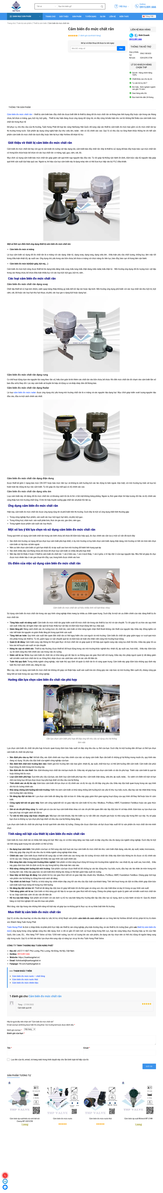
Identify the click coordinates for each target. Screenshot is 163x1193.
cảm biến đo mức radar (25, 392)
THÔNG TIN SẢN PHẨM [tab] (20, 107)
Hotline (143, 4)
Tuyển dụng (90, 16)
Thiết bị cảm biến (40, 23)
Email (86, 1048)
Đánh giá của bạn (14, 1030)
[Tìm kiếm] (102, 6)
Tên (9, 1048)
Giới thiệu (64, 16)
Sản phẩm (76, 16)
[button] (25, 16)
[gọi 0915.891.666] (137, 6)
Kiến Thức (124, 16)
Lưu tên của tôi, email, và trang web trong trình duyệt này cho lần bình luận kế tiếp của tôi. (50, 1059)
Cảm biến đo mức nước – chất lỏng (28, 976)
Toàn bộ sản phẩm (24, 23)
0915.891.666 (148, 7)
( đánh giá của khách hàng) (89, 36)
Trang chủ (50, 16)
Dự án (102, 16)
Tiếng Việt (149, 16)
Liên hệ (112, 16)
